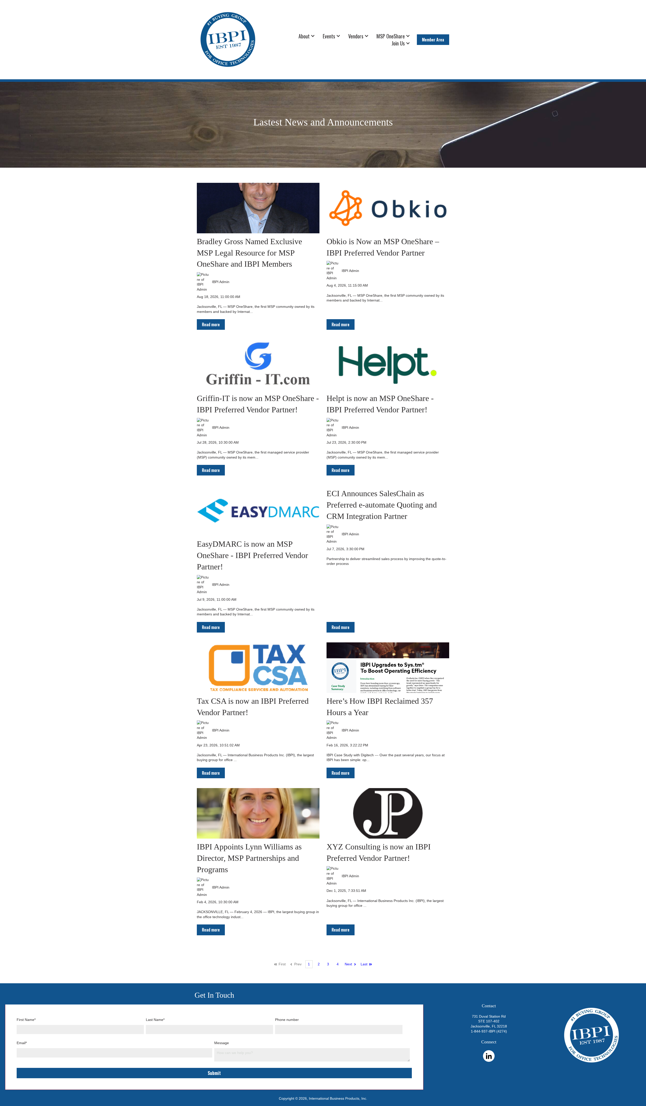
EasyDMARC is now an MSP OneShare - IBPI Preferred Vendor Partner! (252, 555)
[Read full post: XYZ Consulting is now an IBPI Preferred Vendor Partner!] (388, 813)
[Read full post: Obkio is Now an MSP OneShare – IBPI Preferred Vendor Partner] (388, 208)
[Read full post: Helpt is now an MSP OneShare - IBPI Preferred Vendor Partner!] (388, 365)
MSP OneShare (390, 36)
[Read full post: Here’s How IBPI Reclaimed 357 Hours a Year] (388, 667)
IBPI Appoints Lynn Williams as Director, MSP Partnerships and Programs (249, 858)
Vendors (355, 36)
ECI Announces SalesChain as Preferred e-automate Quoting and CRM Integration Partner (382, 505)
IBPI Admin (220, 282)
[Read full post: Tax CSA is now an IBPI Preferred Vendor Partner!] (258, 667)
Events (329, 36)
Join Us (398, 43)
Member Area (433, 40)
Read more (211, 324)
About (304, 36)
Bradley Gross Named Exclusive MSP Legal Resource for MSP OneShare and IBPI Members (249, 253)
